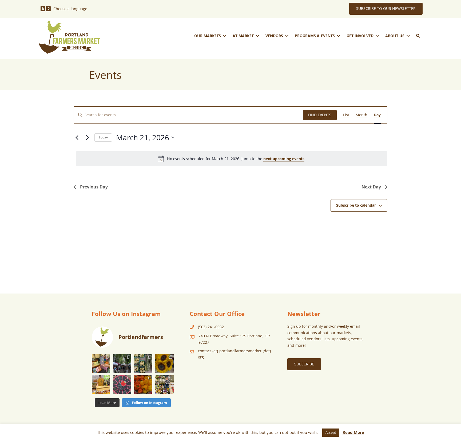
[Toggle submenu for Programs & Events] (338, 36)
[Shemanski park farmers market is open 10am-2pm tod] (122, 363)
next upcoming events (283, 158)
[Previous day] (77, 137)
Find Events (319, 114)
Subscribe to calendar (356, 205)
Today (103, 137)
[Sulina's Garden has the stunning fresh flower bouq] (164, 384)
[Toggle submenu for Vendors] (287, 36)
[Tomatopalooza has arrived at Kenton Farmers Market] (122, 384)
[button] (418, 36)
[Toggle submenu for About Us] (408, 36)
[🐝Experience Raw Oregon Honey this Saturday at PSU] (101, 384)
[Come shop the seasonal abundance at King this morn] (143, 363)
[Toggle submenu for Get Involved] (377, 36)
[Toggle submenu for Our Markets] (224, 36)
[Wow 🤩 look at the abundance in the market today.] (143, 384)
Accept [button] (330, 432)
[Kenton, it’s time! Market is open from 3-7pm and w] (101, 363)
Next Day (371, 187)
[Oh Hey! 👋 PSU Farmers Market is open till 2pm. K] (164, 363)
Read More (353, 432)
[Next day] (87, 137)
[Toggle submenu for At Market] (257, 36)
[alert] (231, 158)
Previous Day (94, 187)
